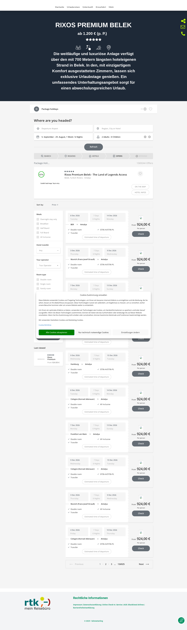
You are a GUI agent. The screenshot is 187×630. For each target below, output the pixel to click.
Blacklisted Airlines (136, 605)
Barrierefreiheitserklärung (83, 608)
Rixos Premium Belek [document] (93, 25)
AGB (125, 605)
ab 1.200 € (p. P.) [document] (92, 33)
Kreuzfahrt (101, 7)
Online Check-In (108, 605)
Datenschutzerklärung (92, 605)
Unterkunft (88, 7)
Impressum (77, 605)
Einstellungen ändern (130, 332)
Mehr (111, 7)
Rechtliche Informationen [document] (90, 598)
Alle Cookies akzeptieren (56, 332)
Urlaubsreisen (73, 7)
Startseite (59, 7)
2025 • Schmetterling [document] (94, 621)
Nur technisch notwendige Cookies (93, 332)
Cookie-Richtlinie (45, 325)
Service (119, 605)
